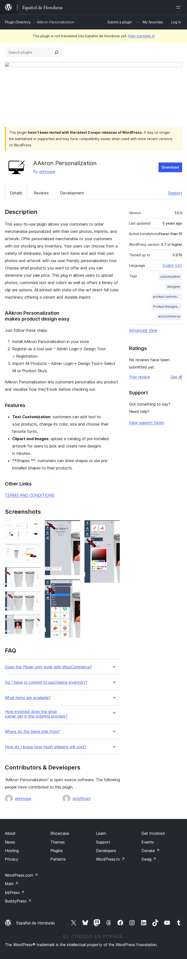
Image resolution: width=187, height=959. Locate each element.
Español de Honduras (35, 923)
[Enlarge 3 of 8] (34, 573)
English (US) (172, 265)
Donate (150, 850)
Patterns (58, 859)
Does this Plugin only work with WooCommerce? (48, 667)
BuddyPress (18, 901)
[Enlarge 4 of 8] (34, 597)
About (10, 833)
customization (170, 276)
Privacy (11, 859)
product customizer (167, 296)
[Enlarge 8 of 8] (113, 526)
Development (72, 192)
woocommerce (169, 316)
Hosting (12, 850)
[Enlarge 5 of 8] (34, 621)
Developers (106, 850)
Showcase (59, 833)
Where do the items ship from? (32, 731)
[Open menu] (179, 7)
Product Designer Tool (167, 306)
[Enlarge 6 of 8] (73, 526)
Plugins (56, 850)
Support (175, 192)
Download (170, 167)
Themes (57, 842)
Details (16, 192)
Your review (139, 376)
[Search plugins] (56, 52)
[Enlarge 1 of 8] (34, 526)
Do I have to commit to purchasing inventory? (46, 682)
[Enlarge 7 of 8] (73, 585)
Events (147, 842)
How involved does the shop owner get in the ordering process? (36, 714)
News (10, 842)
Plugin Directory (18, 22)
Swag (148, 859)
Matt (12, 883)
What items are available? (28, 697)
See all (176, 376)
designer (173, 286)
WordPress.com (21, 875)
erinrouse (47, 171)
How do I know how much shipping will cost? (45, 747)
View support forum (146, 422)
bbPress (15, 892)
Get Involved (153, 833)
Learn (101, 833)
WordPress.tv (110, 859)
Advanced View (143, 330)
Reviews (41, 192)
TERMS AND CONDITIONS (29, 495)
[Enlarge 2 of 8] (34, 549)
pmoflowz (82, 798)
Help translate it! (141, 36)
